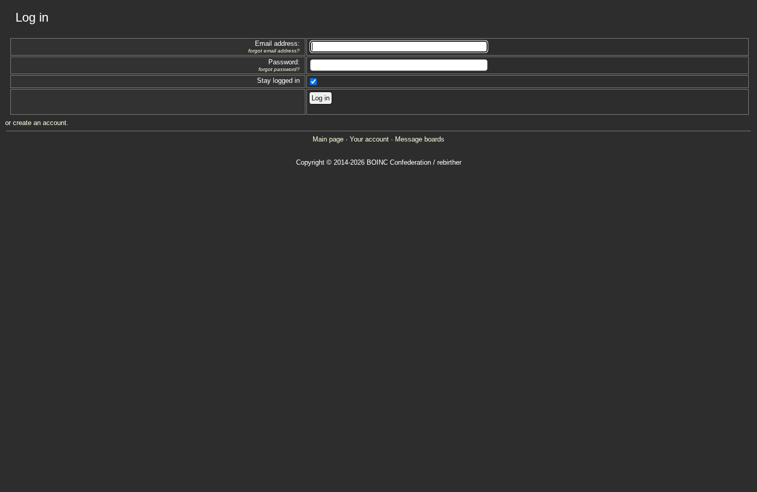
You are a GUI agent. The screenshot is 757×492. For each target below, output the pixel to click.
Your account (369, 139)
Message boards (419, 139)
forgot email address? (274, 51)
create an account (39, 123)
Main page (328, 139)
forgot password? (279, 69)
